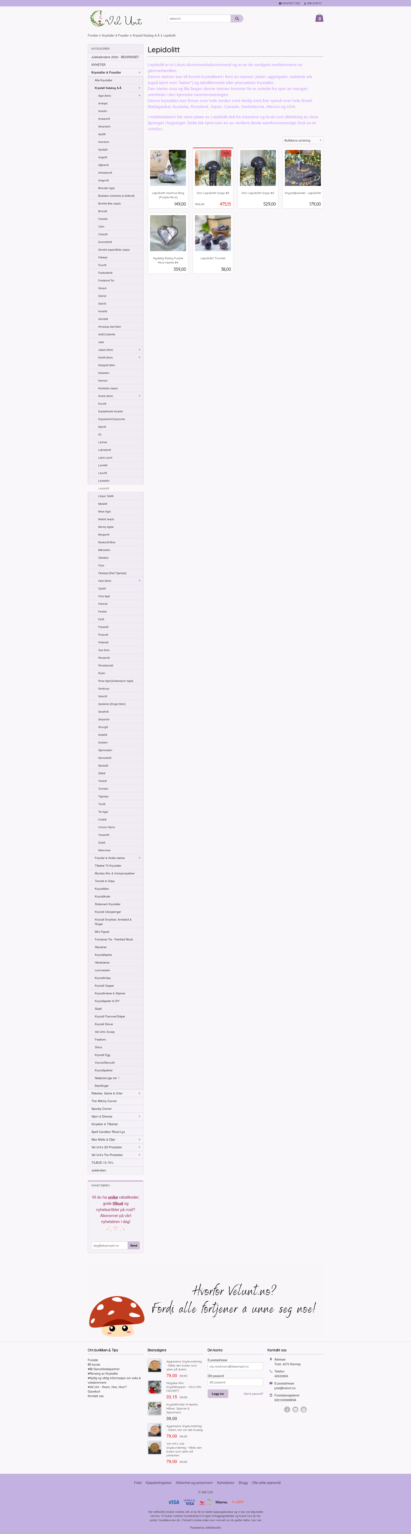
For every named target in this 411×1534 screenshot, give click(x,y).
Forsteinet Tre (106, 280)
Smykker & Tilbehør (104, 1124)
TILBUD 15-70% (102, 1162)
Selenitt (102, 696)
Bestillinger (102, 1086)
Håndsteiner (102, 962)
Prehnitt (102, 604)
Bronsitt (102, 211)
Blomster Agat (106, 188)
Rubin (101, 673)
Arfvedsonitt (105, 172)
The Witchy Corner (104, 1101)
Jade (101, 342)
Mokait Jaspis (106, 519)
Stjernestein (105, 750)
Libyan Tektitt (105, 496)
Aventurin (103, 142)
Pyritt (101, 619)
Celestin (103, 219)
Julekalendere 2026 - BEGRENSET (115, 57)
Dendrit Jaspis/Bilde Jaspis (114, 249)
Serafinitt (103, 711)
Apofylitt (102, 149)
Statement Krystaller (107, 904)
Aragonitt (103, 180)
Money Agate (106, 527)
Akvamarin (104, 126)
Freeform (100, 1039)
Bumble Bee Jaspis (109, 203)
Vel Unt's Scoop (105, 1032)
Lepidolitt (103, 488)
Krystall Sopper (104, 985)
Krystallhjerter (103, 955)
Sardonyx (103, 688)
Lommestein (102, 970)
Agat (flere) (104, 95)
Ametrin (102, 111)
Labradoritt (104, 450)
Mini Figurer (102, 932)
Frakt (137, 1482)
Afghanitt (103, 165)
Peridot (102, 611)
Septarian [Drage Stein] (111, 704)
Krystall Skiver (104, 1024)
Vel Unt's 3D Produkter (106, 1147)
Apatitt (102, 134)
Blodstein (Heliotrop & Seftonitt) (116, 195)
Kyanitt (102, 426)
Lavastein (104, 480)
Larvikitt (102, 465)
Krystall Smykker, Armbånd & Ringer (113, 921)
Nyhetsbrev (225, 1482)
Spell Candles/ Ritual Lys (108, 1132)
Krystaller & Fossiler (106, 72)
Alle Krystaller (103, 80)
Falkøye (102, 257)
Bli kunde (94, 1364)
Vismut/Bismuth (105, 1062)
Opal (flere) (104, 580)
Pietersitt (103, 642)
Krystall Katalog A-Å (108, 88)
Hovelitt (102, 311)
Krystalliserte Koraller (110, 411)
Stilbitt (101, 773)
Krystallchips (103, 978)
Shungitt (103, 727)
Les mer (256, 1520)
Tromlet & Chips (105, 881)
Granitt (102, 303)
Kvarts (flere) (105, 396)
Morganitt (103, 534)
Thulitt (101, 804)
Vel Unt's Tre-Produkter (107, 1155)
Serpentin (104, 719)
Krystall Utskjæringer (108, 912)
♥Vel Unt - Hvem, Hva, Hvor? (107, 1387)
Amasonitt (104, 118)
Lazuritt (102, 473)
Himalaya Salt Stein (109, 326)
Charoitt (102, 234)
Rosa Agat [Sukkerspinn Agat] (115, 681)
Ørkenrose (104, 850)
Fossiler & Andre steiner (110, 858)
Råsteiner (101, 947)
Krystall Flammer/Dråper (110, 1016)
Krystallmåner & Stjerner (110, 993)
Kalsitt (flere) (105, 357)
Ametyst (102, 103)
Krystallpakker (104, 1070)
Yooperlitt (103, 835)
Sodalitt (102, 734)
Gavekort (94, 1391)
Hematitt (103, 319)
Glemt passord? (253, 1394)
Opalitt (102, 588)
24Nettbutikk (213, 1527)
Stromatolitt (104, 758)
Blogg (243, 1482)
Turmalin (103, 788)
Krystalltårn (102, 889)
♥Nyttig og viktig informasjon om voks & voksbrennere (114, 1380)
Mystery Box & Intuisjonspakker (115, 873)
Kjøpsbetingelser (158, 1482)
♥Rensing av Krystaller (103, 1373)
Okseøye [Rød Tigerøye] (112, 573)
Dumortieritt (105, 242)
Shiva (98, 1047)
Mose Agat (104, 511)
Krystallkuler (102, 896)
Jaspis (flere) (105, 349)
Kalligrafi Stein (106, 365)
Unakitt (102, 819)
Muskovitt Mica (106, 542)
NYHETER (98, 64)
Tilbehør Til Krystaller (108, 865)
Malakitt (102, 503)
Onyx (101, 565)
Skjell (98, 1009)
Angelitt (102, 157)
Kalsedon (103, 373)
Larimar (102, 442)
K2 (99, 434)
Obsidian (103, 557)
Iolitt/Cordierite (106, 334)
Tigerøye (103, 796)
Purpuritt (103, 634)
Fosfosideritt (105, 272)
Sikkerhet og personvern (194, 1482)
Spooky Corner (101, 1108)
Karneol (102, 380)
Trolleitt (102, 781)
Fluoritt (102, 265)
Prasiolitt (103, 627)
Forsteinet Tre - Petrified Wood (114, 939)
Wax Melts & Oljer (103, 1139)
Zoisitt (101, 842)
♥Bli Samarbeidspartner (104, 1369)
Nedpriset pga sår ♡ (107, 1078)
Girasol (102, 288)
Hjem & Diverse (101, 1116)
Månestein (104, 550)
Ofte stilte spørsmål (266, 1482)
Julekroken (98, 1170)
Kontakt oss (96, 1396)
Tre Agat (103, 811)
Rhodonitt (104, 657)
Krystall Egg (102, 1055)
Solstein (103, 742)
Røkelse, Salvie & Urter (107, 1093)
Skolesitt (103, 765)
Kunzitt (102, 403)
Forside (93, 35)
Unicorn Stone (106, 827)
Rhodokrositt (105, 665)
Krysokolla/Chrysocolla (111, 419)
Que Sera (103, 650)
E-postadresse (217, 1360)
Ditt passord (216, 1376)
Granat (102, 296)
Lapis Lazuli (105, 457)
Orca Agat (104, 596)
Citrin (101, 226)
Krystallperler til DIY (107, 1001)
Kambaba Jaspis (108, 388)
